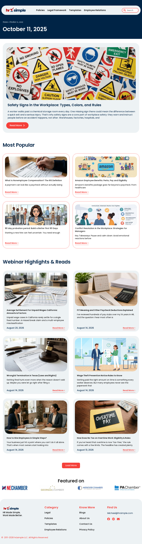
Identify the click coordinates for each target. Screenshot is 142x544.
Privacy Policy (86, 530)
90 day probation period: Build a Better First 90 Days (31, 228)
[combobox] (130, 10)
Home (5, 22)
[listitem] (14, 514)
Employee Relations (95, 10)
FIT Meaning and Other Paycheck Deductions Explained (105, 310)
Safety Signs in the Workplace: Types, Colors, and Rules (54, 105)
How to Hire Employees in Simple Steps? (27, 438)
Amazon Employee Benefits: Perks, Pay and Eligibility (101, 180)
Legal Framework (56, 10)
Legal (47, 513)
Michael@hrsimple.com (120, 513)
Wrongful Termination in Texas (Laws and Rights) (32, 375)
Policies (40, 10)
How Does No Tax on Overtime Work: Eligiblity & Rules (103, 438)
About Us (84, 518)
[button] (71, 465)
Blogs (82, 513)
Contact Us (85, 524)
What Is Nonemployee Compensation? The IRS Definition (33, 180)
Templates (75, 10)
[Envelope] (118, 519)
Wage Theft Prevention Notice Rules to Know (99, 375)
